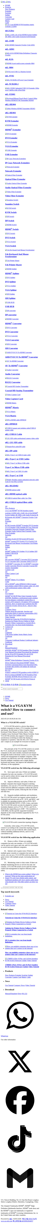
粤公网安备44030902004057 (23, 1221)
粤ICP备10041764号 (29, 1219)
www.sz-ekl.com (6, 1221)
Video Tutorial (10, 905)
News (7, 698)
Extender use (9, 896)
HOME (7, 5)
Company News (10, 903)
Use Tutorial (9, 700)
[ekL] (20, 2)
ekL (10, 1219)
